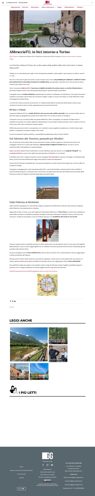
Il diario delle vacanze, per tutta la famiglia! (26, 420)
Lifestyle (80, 7)
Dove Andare (72, 56)
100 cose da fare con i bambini (21, 434)
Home (21, 467)
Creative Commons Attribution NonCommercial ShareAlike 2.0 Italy (47, 484)
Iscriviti (20, 488)
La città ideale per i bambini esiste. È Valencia (26, 429)
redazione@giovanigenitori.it (73, 481)
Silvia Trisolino (14, 56)
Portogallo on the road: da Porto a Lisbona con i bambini (30, 439)
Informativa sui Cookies (47, 474)
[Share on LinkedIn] (15, 301)
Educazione (35, 7)
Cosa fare (25, 7)
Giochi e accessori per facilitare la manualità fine (28, 402)
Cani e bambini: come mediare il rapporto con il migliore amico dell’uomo (36, 425)
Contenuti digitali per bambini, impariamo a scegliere (29, 411)
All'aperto (64, 56)
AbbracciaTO (25, 88)
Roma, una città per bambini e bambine (24, 416)
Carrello (21, 477)
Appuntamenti (15, 7)
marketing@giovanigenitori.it (74, 484)
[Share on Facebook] (10, 301)
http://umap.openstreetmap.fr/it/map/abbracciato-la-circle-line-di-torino (33, 271)
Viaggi (59, 7)
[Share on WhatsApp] (13, 301)
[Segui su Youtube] (52, 465)
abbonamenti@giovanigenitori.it (73, 477)
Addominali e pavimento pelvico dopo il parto (26, 407)
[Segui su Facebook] (43, 465)
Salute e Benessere (48, 7)
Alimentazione (69, 7)
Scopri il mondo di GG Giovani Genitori (21, 470)
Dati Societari (47, 469)
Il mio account (21, 474)
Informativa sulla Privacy (47, 472)
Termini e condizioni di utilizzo (47, 477)
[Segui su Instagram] (47, 465)
